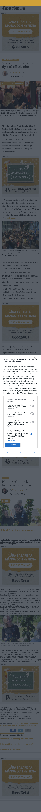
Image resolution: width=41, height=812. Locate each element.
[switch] (32, 406)
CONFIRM (12, 444)
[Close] (36, 359)
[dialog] (20, 406)
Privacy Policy (33, 453)
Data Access (20, 453)
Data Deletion (8, 453)
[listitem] (20, 400)
